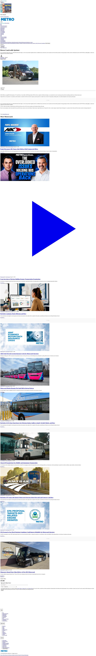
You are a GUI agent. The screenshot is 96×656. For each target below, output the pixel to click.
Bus (3, 612)
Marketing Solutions (16, 43)
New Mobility (2, 31)
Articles (9, 0)
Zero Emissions (2, 40)
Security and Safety (3, 37)
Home (1, 47)
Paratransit (2, 33)
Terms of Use (7, 655)
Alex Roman (7, 351)
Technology (2, 38)
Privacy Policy (35, 43)
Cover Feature (4, 0)
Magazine (2, 42)
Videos (8, 42)
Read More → (2, 152)
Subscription (2, 43)
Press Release (27, 43)
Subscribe (2, 16)
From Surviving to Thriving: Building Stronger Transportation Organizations (20, 279)
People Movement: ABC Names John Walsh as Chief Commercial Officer (19, 149)
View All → (2, 576)
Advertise (11, 43)
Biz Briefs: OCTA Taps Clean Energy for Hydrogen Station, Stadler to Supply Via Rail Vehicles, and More (27, 423)
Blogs (6, 42)
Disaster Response (3, 25)
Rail (1, 35)
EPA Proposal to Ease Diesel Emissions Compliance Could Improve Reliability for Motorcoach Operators (27, 532)
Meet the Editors (7, 43)
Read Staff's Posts (3, 58)
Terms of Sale (11, 655)
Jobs (17, 42)
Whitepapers (24, 42)
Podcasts (15, 42)
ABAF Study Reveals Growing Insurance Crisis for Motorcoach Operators (19, 353)
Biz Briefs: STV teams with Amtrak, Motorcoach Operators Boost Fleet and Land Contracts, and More (26, 497)
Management (2, 28)
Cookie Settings (47, 43)
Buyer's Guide (30, 42)
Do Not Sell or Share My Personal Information (21, 655)
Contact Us (31, 43)
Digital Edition (6, 16)
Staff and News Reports (9, 146)
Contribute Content (22, 43)
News (7, 0)
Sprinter (4, 114)
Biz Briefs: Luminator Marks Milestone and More (13, 313)
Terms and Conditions (41, 43)
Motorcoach (2, 29)
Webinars (20, 42)
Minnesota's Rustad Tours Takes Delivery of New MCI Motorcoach (17, 572)
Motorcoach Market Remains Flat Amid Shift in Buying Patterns (17, 388)
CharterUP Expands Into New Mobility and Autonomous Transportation (18, 463)
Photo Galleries (11, 42)
